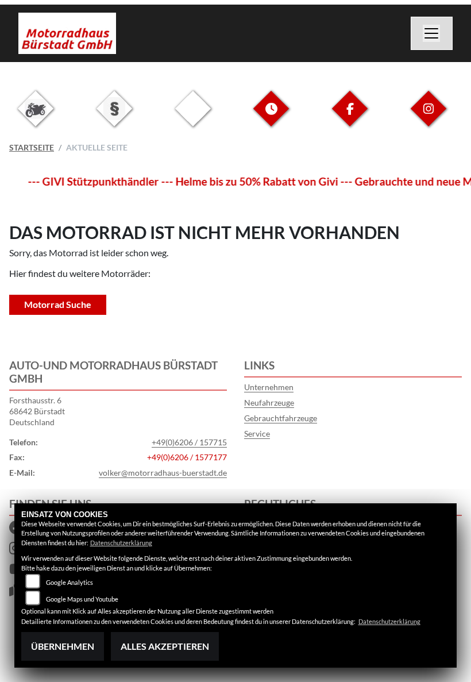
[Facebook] (349, 117)
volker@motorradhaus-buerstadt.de (163, 472)
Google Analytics (69, 582)
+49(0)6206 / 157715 (189, 442)
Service (257, 433)
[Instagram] (428, 117)
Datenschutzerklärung (121, 542)
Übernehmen (62, 646)
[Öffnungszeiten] (271, 117)
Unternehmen (269, 387)
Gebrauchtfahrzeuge (280, 418)
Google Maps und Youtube (82, 599)
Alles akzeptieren (165, 646)
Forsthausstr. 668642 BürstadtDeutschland (37, 410)
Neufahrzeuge (269, 402)
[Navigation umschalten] (432, 33)
